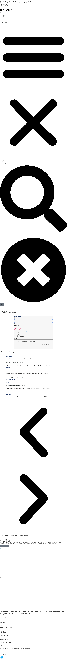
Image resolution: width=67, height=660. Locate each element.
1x (15, 328)
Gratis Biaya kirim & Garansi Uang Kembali (15, 2)
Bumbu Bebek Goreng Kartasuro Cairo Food (26, 331)
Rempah (3, 16)
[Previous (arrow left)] (1, 659)
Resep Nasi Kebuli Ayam (11, 386)
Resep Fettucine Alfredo (11, 371)
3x (20, 328)
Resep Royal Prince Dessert (11, 364)
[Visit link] (33, 645)
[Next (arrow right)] (3, 659)
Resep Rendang (9, 394)
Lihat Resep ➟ (8, 359)
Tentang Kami (4, 22)
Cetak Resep (18, 316)
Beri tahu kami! (2, 537)
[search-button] (33, 231)
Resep (3, 161)
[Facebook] (9, 10)
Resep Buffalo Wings (10, 356)
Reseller (3, 18)
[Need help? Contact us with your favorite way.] (1, 657)
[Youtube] (1, 10)
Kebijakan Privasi (3, 652)
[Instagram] (4, 10)
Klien (3, 17)
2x (18, 328)
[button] (33, 89)
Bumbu (3, 15)
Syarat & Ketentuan (3, 654)
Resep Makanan (4, 311)
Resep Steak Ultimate (10, 379)
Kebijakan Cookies (3, 650)
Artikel (3, 21)
